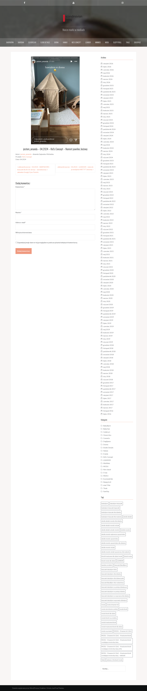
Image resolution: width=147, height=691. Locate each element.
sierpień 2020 (108, 283)
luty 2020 (106, 301)
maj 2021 (106, 254)
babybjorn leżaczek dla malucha (111, 517)
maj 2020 (106, 292)
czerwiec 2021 (108, 251)
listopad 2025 (108, 89)
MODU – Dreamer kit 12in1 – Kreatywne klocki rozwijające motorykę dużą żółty (116, 648)
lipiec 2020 (107, 286)
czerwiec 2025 (108, 104)
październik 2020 (109, 276)
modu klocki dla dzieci (108, 613)
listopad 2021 (108, 236)
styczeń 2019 (108, 342)
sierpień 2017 (108, 395)
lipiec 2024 (107, 139)
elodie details (127, 517)
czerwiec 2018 (108, 364)
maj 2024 (106, 145)
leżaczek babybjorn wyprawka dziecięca (114, 600)
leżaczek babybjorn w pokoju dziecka (113, 591)
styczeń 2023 (108, 192)
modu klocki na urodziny (109, 618)
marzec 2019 (107, 336)
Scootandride (108, 479)
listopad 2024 (108, 126)
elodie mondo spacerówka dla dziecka (113, 543)
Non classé (107, 469)
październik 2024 (109, 129)
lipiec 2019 (107, 323)
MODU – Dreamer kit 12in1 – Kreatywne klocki (116, 635)
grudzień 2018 (108, 345)
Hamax (65, 42)
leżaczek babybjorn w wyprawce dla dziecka (115, 596)
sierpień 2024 (108, 135)
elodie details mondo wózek (110, 525)
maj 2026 (106, 73)
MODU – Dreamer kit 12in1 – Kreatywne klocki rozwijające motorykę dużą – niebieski (116, 654)
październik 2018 (109, 351)
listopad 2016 (108, 411)
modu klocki (123, 609)
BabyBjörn (10, 42)
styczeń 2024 (108, 157)
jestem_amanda (25, 154)
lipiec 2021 (107, 248)
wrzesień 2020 (108, 279)
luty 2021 (106, 264)
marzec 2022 (107, 223)
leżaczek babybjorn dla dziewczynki (112, 578)
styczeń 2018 (108, 380)
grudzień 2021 (108, 232)
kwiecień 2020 (108, 295)
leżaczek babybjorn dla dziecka (111, 574)
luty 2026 (106, 82)
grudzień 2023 (108, 161)
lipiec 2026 (107, 67)
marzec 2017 (107, 408)
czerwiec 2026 (108, 70)
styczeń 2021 (108, 267)
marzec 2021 (107, 261)
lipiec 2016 (107, 414)
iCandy (105, 454)
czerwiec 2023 (108, 179)
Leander (88, 42)
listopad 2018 (108, 348)
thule (103, 660)
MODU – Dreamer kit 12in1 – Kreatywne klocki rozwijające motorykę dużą (116, 641)
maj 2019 (106, 329)
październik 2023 (109, 167)
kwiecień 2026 (108, 76)
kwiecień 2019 (108, 333)
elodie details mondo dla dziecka (111, 521)
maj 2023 (106, 182)
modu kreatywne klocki (108, 622)
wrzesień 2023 (108, 170)
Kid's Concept (108, 457)
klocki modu (128, 556)
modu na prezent (106, 631)
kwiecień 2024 (108, 148)
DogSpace (137, 42)
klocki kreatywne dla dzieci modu (111, 556)
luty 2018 (106, 376)
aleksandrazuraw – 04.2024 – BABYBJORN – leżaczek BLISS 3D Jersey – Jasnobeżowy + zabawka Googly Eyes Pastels (33, 169)
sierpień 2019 (108, 320)
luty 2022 (106, 226)
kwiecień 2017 (108, 405)
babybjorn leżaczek (116, 503)
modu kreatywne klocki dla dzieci (111, 627)
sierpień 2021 (108, 245)
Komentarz (20, 187)
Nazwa (18, 212)
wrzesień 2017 (108, 392)
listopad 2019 (108, 311)
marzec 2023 (107, 186)
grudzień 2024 (108, 123)
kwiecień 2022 (108, 220)
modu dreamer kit (112, 605)
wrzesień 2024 (108, 132)
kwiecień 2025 (108, 110)
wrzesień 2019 (108, 317)
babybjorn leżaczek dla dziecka (111, 512)
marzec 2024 (107, 151)
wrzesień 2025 (108, 95)
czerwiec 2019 (108, 326)
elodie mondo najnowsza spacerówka (113, 534)
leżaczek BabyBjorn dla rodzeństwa (112, 583)
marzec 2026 (107, 79)
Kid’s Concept (76, 42)
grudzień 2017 (108, 383)
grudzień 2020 (108, 270)
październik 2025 (109, 92)
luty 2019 (106, 339)
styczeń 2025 (108, 120)
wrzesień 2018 (108, 354)
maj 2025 (106, 107)
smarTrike (106, 485)
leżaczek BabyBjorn (121, 565)
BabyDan (21, 42)
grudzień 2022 (108, 195)
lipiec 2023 (107, 176)
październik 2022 (109, 201)
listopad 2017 (108, 386)
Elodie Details (45, 42)
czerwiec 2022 (108, 214)
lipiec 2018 (107, 361)
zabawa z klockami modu (114, 660)
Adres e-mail (20, 222)
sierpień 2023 (108, 173)
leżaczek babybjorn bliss (109, 569)
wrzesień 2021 (108, 242)
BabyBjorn (107, 426)
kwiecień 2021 (108, 257)
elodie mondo (125, 530)
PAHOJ (105, 476)
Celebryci (106, 432)
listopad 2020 (108, 273)
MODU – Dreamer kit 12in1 (123, 631)
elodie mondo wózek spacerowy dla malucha (115, 552)
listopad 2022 (108, 198)
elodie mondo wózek (108, 547)
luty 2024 (106, 154)
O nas (105, 473)
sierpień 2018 (108, 358)
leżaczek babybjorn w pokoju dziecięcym (114, 587)
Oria (48, 688)
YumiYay (106, 491)
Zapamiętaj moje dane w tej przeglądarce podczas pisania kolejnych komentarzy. (47, 242)
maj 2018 (106, 367)
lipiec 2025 (107, 101)
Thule (128, 42)
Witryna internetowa (23, 232)
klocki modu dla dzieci (108, 561)
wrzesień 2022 (108, 204)
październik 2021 (109, 239)
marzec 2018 (107, 373)
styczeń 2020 (108, 304)
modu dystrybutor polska (109, 609)
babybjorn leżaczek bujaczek (110, 508)
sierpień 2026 (108, 64)
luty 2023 (106, 189)
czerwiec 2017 (108, 401)
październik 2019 (109, 314)
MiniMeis (98, 42)
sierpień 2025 (108, 98)
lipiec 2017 (107, 398)
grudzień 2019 (108, 308)
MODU (107, 42)
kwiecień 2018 (108, 370)
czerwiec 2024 (108, 142)
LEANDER (107, 460)
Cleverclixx (32, 42)
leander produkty (106, 565)
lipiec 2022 (107, 211)
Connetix (106, 438)
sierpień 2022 (108, 207)
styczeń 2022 (108, 229)
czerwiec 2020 (108, 289)
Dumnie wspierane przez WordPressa (25, 688)
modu (103, 605)
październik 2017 (109, 389)
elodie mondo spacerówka (109, 539)
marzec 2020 (107, 298)
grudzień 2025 (108, 85)
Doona (56, 42)
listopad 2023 (108, 164)
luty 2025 (106, 117)
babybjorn (104, 503)
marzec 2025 (107, 114)
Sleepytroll (117, 42)
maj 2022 (106, 217)
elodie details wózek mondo (110, 530)
